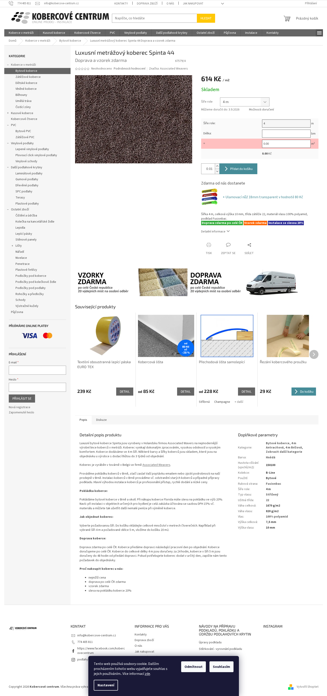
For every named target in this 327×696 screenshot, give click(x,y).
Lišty (19, 245)
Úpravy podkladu (210, 642)
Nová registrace (19, 407)
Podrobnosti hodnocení (129, 69)
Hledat (205, 18)
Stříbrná (204, 402)
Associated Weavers (156, 465)
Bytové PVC (23, 131)
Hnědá (270, 457)
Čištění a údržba (26, 215)
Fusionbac (273, 484)
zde (147, 673)
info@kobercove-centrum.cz (96, 635)
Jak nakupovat (193, 4)
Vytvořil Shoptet (307, 687)
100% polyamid (277, 516)
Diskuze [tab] (101, 420)
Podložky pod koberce (31, 276)
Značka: (168, 68)
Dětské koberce (26, 83)
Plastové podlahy (27, 203)
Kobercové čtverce (24, 119)
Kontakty (121, 4)
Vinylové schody (26, 161)
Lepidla (20, 227)
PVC (13, 125)
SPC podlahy (24, 191)
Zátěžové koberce (28, 77)
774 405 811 (85, 642)
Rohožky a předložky (30, 294)
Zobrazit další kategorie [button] (284, 452)
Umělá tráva (23, 101)
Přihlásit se (21, 398)
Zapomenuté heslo (21, 412)
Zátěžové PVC (25, 137)
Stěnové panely (26, 239)
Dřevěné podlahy (27, 185)
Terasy (20, 197)
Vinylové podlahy (22, 143)
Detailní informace (213, 231)
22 (267, 500)
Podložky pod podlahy (31, 288)
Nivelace (21, 258)
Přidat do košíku (241, 169)
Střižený (272, 494)
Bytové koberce (26, 71)
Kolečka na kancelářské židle (35, 221)
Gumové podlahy (27, 179)
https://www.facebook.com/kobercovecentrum (101, 650)
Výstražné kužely (27, 306)
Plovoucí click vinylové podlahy (36, 155)
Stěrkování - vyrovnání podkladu (220, 649)
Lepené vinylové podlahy (32, 149)
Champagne (222, 402)
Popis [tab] (83, 420)
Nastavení (106, 685)
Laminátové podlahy (29, 173)
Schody (21, 300)
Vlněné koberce (26, 89)
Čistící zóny (23, 107)
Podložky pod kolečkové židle (36, 282)
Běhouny (21, 95)
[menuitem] (21, 32)
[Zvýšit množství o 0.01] (217, 166)
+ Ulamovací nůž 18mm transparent (263, 197)
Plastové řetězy (26, 270)
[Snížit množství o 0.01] (217, 171)
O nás (170, 4)
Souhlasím (221, 666)
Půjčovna (17, 312)
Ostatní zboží (20, 209)
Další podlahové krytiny (26, 167)
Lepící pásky (24, 234)
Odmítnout (193, 666)
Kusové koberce (22, 113)
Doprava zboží (147, 4)
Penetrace (23, 264)
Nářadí (20, 252)
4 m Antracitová (281, 445)
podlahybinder (87, 659)
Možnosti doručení (261, 110)
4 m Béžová (293, 447)
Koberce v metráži (23, 65)
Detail (125, 391)
